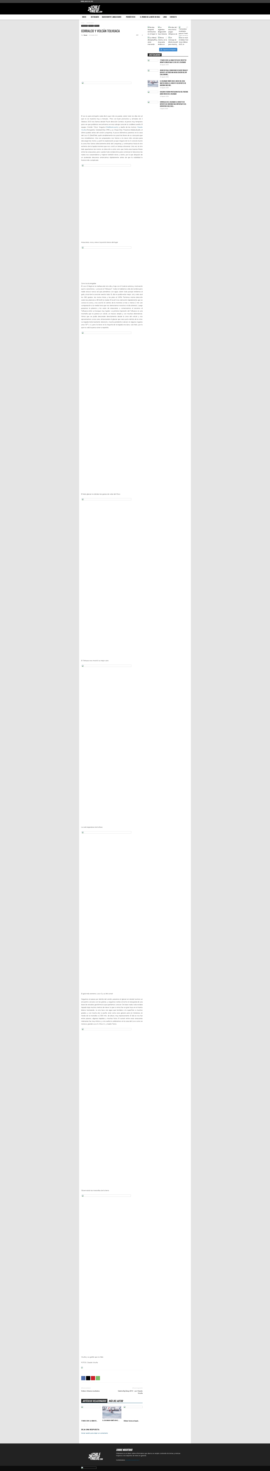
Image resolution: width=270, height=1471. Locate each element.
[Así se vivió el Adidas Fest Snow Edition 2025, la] (183, 41)
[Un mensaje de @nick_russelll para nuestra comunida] (173, 41)
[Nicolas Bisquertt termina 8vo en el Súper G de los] (152, 31)
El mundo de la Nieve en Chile (150, 17)
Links (165, 17)
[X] (88, 1378)
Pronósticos (130, 17)
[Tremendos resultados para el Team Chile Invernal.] (183, 31)
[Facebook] (98, 1)
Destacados (95, 17)
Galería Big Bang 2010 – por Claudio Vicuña (130, 1392)
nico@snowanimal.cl (132, 1460)
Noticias (97, 25)
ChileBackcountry (112, 127)
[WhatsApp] (98, 1378)
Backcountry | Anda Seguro (111, 17)
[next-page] (86, 1425)
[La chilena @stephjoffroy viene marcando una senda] (152, 41)
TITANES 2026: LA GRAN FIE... (89, 1421)
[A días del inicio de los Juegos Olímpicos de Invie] (173, 31)
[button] (186, 17)
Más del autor (116, 1401)
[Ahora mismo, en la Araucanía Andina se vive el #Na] (162, 41)
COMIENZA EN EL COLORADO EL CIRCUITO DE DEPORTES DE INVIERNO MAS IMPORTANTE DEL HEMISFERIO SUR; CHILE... (173, 104)
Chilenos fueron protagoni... (131, 1421)
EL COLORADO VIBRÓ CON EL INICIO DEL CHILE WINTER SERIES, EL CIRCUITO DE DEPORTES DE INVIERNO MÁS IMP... (173, 83)
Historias (91, 25)
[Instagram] (101, 1)
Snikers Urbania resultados (90, 1391)
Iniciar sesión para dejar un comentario (94, 1433)
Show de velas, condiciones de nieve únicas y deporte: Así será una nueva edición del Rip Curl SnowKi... (174, 72)
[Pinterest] (93, 1378)
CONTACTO (173, 17)
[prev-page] (82, 1425)
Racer (85, 35)
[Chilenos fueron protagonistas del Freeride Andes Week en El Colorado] (133, 1412)
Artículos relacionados (94, 1401)
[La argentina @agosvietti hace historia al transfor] (162, 31)
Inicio (84, 17)
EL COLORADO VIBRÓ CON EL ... (110, 1420)
